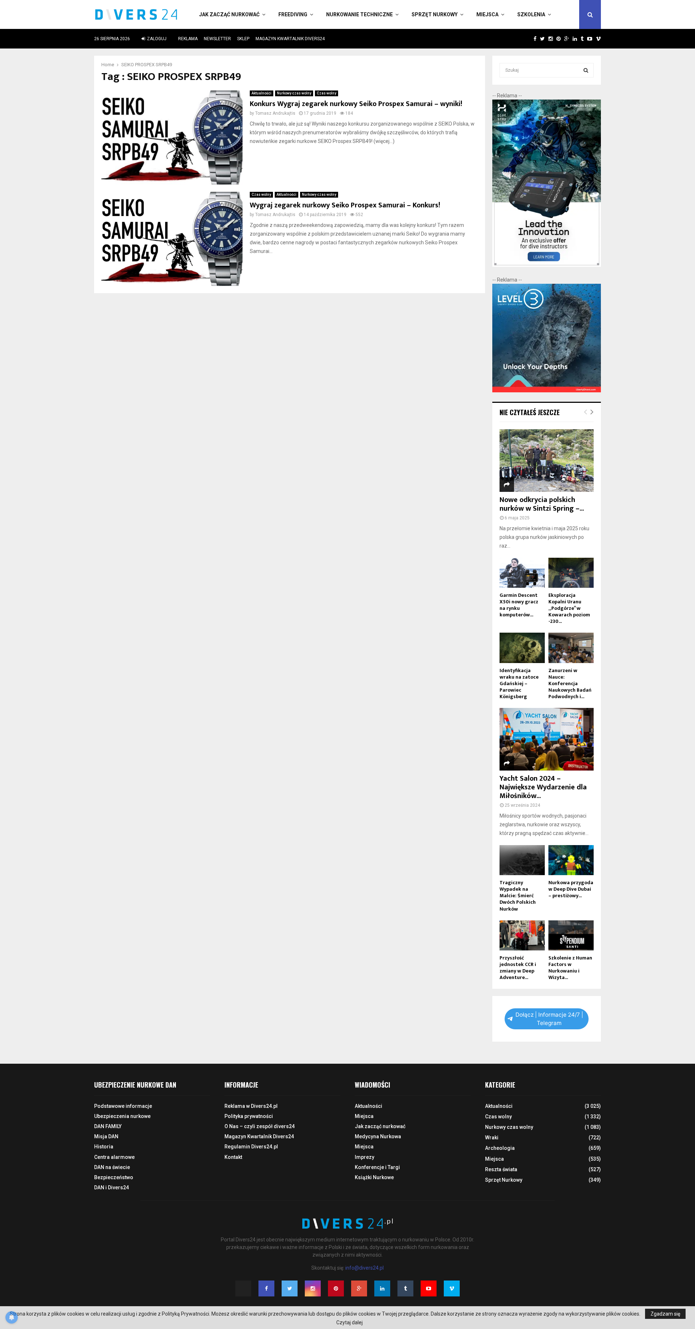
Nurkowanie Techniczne (359, 14)
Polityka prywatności (248, 1116)
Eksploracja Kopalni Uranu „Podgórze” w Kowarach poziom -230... (569, 608)
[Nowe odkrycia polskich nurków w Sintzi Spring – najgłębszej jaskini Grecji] (547, 460)
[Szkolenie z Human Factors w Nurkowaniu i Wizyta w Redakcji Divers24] (571, 935)
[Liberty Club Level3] (546, 390)
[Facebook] (266, 1288)
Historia (103, 1146)
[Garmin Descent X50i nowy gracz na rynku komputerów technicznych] (522, 573)
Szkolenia (531, 14)
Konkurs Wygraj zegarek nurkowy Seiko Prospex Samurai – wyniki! (356, 104)
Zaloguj (156, 38)
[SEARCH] (586, 70)
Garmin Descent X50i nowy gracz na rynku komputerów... (519, 605)
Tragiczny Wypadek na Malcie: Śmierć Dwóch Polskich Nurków (518, 895)
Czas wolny (326, 93)
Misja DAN (106, 1136)
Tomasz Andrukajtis (275, 113)
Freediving (292, 14)
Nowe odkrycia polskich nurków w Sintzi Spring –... (542, 504)
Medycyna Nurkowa (378, 1136)
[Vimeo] (452, 1288)
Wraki (491, 1137)
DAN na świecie (112, 1167)
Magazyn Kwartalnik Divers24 (290, 38)
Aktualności (261, 93)
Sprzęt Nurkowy (435, 14)
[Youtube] (429, 1288)
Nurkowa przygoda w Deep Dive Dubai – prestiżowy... (570, 889)
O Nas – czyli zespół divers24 (259, 1126)
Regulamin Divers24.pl (251, 1146)
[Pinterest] (336, 1288)
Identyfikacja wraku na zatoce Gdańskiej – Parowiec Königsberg (519, 683)
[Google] (359, 1288)
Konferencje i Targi (377, 1167)
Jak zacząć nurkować (229, 14)
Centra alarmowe (114, 1157)
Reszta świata (501, 1169)
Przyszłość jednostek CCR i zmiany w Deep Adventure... (518, 968)
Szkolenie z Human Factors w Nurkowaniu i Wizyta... (570, 968)
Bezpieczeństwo (113, 1177)
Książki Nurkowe (374, 1177)
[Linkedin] (382, 1288)
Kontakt (233, 1157)
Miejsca (487, 14)
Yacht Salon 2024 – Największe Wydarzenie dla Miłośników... (543, 787)
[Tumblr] (405, 1288)
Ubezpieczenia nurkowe (122, 1116)
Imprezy (364, 1157)
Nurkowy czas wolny (294, 93)
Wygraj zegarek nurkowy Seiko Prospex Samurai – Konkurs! (345, 205)
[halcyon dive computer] (546, 265)
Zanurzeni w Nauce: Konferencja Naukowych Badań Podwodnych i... (569, 683)
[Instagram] (313, 1288)
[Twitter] (290, 1288)
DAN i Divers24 (111, 1187)
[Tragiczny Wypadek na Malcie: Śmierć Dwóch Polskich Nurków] (522, 860)
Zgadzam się (665, 1314)
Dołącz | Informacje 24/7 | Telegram (549, 1018)
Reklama (188, 38)
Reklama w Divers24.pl (251, 1106)
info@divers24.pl (364, 1268)
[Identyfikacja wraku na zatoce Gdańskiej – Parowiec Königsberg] (522, 648)
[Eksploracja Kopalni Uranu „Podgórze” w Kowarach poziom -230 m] (571, 573)
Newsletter (217, 38)
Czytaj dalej (349, 1322)
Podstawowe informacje (123, 1106)
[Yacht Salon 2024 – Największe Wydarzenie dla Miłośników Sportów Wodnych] (547, 739)
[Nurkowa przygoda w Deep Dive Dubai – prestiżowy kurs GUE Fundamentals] (571, 860)
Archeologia (500, 1148)
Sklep (243, 38)
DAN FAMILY (108, 1126)
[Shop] (528, 38)
